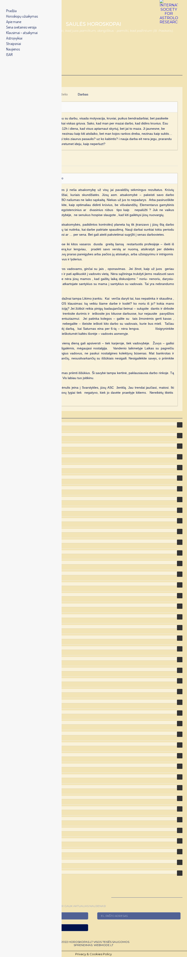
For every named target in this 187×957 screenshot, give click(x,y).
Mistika (10, 658)
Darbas (83, 94)
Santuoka (12, 755)
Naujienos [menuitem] (13, 49)
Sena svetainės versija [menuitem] (21, 27)
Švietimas (12, 818)
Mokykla (11, 669)
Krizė (9, 605)
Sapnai (10, 765)
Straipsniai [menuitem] (13, 43)
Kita (8, 594)
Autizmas (12, 445)
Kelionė (10, 584)
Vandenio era (15, 861)
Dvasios (11, 509)
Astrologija (13, 424)
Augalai (11, 434)
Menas (10, 637)
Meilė (9, 626)
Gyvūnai (11, 541)
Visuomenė (14, 872)
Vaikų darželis (16, 850)
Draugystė (13, 488)
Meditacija (13, 616)
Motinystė (12, 680)
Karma (10, 573)
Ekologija (12, 520)
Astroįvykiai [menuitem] (14, 38)
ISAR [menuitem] (9, 54)
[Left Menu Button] (5, 5)
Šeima (10, 776)
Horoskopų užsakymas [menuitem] (22, 16)
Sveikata (11, 808)
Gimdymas (13, 530)
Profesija (12, 722)
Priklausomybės (17, 712)
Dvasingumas (16, 498)
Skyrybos (12, 786)
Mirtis (9, 648)
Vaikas (10, 840)
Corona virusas (17, 456)
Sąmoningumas (17, 744)
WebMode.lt (103, 945)
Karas (9, 562)
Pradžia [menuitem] (11, 10)
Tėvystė (11, 829)
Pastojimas (14, 701)
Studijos (11, 797)
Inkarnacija (14, 552)
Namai (10, 690)
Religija (11, 733)
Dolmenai (12, 477)
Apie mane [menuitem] (13, 21)
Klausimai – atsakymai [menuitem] (22, 32)
